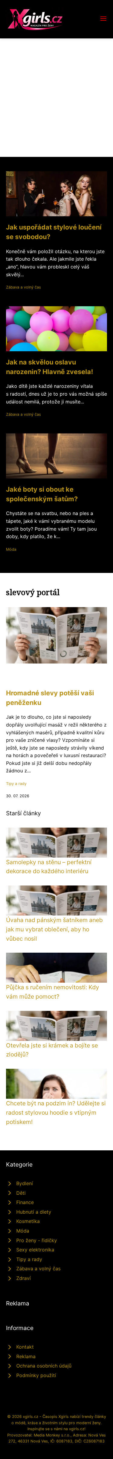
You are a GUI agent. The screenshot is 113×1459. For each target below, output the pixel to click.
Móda (11, 549)
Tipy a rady (16, 783)
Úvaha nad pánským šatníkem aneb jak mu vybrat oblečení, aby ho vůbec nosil (54, 929)
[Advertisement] (56, 97)
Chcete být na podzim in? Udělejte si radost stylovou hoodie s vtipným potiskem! (56, 1112)
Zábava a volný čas (23, 287)
